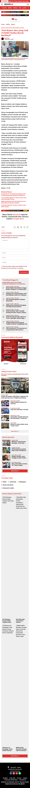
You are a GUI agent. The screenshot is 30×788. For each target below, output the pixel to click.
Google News (18, 219)
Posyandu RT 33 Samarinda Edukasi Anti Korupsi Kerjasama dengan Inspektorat (13, 194)
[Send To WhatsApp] (27, 227)
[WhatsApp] (19, 773)
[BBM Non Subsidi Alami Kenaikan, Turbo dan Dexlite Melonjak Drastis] (6, 443)
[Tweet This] (18, 227)
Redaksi (5, 778)
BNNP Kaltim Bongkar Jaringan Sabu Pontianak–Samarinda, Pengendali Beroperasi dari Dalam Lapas (21, 749)
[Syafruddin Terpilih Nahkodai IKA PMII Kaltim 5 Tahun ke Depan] (5, 418)
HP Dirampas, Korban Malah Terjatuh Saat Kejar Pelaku (6, 621)
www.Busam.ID (15, 784)
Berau (10, 27)
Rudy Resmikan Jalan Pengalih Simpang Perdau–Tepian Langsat (16, 311)
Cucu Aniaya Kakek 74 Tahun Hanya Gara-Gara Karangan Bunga (14, 198)
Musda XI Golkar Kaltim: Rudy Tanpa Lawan (19, 425)
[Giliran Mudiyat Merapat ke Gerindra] (5, 403)
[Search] (28, 4)
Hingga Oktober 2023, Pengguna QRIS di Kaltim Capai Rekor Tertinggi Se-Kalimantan (19, 457)
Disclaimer (23, 780)
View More (14, 431)
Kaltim (22, 27)
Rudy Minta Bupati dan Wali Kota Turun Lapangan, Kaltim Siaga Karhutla (16, 317)
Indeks (25, 778)
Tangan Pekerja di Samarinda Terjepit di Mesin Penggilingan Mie (16, 323)
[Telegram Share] (24, 227)
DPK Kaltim (16, 27)
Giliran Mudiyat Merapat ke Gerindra (18, 402)
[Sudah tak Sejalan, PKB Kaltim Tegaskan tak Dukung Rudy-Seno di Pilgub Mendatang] (15, 385)
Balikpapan (22, 482)
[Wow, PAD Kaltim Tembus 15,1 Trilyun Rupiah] (6, 465)
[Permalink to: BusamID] (2, 38)
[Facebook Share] (15, 227)
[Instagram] (13, 773)
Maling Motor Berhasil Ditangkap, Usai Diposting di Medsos (16, 305)
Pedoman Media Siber (11, 780)
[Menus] (2, 4)
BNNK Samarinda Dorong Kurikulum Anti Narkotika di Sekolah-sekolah (13, 202)
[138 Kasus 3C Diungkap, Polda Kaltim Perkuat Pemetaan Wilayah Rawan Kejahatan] (8, 685)
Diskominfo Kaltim (8, 488)
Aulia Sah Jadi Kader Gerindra (19, 409)
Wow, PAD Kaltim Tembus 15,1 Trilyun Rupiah (19, 464)
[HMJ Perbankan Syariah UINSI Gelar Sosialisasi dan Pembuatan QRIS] (6, 450)
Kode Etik (12, 778)
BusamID (7, 38)
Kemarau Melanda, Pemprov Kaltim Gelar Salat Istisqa (13, 205)
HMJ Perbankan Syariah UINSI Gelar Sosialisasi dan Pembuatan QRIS (20, 449)
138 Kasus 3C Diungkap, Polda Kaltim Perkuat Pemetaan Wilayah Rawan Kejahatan (8, 749)
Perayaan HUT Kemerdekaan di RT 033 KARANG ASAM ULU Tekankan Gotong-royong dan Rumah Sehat (16, 294)
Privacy (19, 778)
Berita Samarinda (8, 485)
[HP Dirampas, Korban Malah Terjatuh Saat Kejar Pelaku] (8, 557)
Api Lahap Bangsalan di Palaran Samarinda (15, 300)
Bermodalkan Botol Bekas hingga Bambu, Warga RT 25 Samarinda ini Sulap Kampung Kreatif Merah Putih (16, 288)
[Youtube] (16, 773)
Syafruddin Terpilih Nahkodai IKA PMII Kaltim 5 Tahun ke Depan (19, 417)
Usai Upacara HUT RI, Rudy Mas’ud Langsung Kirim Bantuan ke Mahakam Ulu (16, 329)
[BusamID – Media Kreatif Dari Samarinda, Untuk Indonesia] (8, 4)
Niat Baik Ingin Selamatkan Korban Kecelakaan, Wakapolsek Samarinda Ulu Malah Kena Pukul (21, 621)
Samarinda (13, 482)
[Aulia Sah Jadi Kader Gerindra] (5, 411)
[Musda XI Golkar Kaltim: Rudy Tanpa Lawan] (5, 425)
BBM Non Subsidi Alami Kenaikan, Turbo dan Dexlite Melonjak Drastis (19, 442)
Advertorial (4, 27)
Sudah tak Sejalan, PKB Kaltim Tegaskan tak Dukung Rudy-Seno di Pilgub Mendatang (14, 397)
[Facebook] (11, 773)
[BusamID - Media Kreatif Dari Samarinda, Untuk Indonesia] (15, 769)
